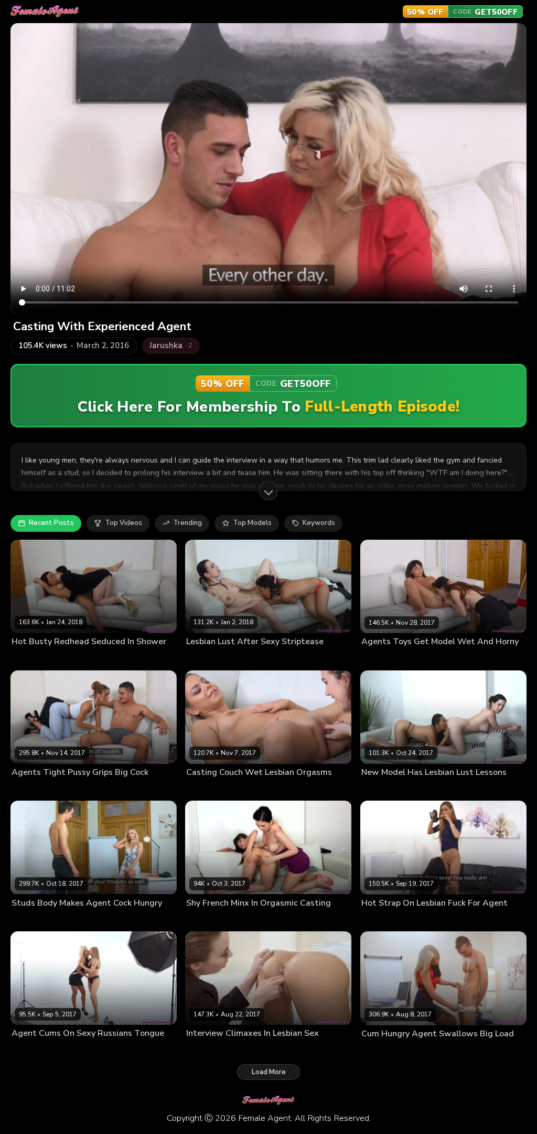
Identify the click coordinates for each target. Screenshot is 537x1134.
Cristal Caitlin (32, 920)
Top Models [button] (252, 523)
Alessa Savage (384, 920)
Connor (69, 789)
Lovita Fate (405, 658)
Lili (217, 789)
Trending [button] (187, 523)
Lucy (18, 1050)
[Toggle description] (268, 490)
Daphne (59, 658)
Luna (220, 920)
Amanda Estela (209, 658)
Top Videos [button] (123, 523)
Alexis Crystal (33, 789)
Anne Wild (28, 658)
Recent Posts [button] (51, 523)
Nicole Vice (45, 1050)
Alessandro (74, 920)
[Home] (44, 11)
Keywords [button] (319, 523)
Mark (406, 1050)
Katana (399, 789)
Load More (269, 1072)
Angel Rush (250, 1050)
